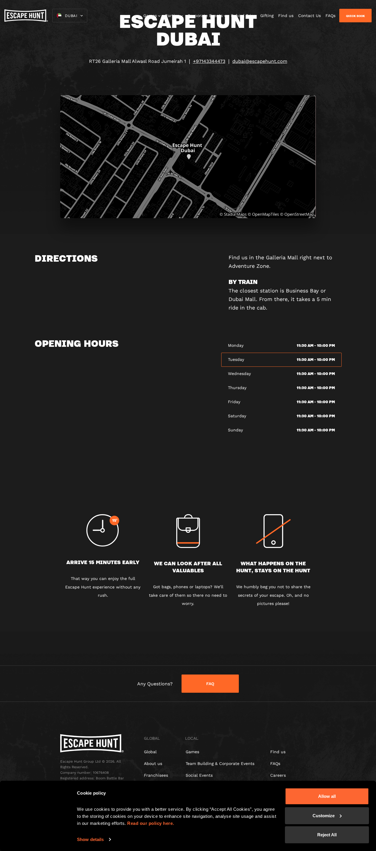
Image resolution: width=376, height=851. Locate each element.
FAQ (210, 683)
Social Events (199, 775)
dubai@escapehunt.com (259, 61)
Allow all (327, 796)
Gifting (266, 15)
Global (150, 751)
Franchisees (156, 775)
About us (153, 763)
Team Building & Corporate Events (220, 763)
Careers (278, 775)
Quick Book (355, 16)
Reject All (327, 834)
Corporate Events (205, 15)
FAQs (330, 15)
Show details (90, 839)
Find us (285, 15)
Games (150, 15)
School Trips (243, 15)
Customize (324, 815)
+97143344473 (209, 61)
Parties (172, 15)
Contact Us (309, 15)
